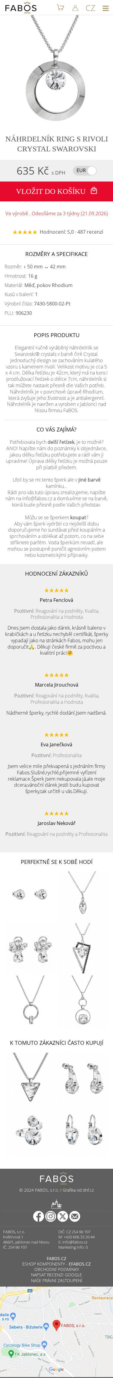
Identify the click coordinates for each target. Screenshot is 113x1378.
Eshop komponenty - (56, 1264)
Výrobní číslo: (38, 304)
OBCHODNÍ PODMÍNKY (56, 1269)
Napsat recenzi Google (56, 1275)
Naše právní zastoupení (56, 1280)
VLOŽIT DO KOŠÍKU (51, 191)
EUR (81, 170)
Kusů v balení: (21, 294)
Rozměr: (35, 267)
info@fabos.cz (74, 1242)
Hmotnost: (21, 276)
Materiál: (39, 285)
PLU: (18, 313)
